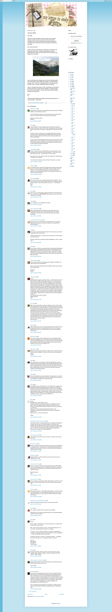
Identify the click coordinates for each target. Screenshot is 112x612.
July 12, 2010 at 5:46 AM (35, 256)
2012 (71, 83)
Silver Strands (33, 349)
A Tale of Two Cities (34, 464)
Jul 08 (73, 139)
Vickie (31, 125)
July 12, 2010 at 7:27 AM (35, 321)
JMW (31, 360)
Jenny (31, 201)
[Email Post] (46, 102)
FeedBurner (79, 43)
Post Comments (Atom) (39, 596)
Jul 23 (73, 111)
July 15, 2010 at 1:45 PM (35, 567)
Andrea (32, 325)
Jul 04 (73, 148)
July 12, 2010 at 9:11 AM (35, 356)
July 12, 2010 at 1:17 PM (35, 459)
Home (46, 594)
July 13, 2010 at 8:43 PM (35, 556)
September (72, 97)
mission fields (73, 134)
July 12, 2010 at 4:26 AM (35, 225)
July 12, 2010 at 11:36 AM (35, 439)
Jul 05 (73, 145)
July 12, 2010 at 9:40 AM (35, 370)
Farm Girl (32, 303)
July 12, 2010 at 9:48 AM (35, 380)
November (73, 91)
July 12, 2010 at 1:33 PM (35, 475)
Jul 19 (73, 119)
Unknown (32, 165)
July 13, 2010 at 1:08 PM (35, 545)
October (72, 94)
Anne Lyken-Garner (34, 208)
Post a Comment (32, 591)
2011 (71, 84)
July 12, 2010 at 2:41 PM (35, 485)
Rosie (31, 191)
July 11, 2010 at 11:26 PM (35, 186)
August (72, 100)
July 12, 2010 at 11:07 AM (35, 417)
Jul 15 (73, 125)
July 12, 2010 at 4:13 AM (35, 215)
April (72, 155)
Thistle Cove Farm (34, 479)
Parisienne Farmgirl (34, 435)
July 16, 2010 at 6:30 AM (35, 588)
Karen (31, 374)
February (73, 160)
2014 (71, 79)
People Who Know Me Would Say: (37, 500)
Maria (31, 399)
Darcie (31, 384)
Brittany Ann (33, 455)
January (72, 162)
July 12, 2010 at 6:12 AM (35, 299)
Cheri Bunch (33, 276)
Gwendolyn (32, 571)
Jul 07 (73, 142)
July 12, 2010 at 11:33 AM (35, 431)
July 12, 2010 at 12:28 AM (36, 204)
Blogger (58, 603)
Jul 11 (73, 131)
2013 (71, 81)
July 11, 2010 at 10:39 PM (35, 161)
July (72, 103)
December (73, 88)
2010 (71, 86)
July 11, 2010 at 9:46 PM (35, 145)
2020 (71, 74)
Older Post (61, 594)
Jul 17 (73, 122)
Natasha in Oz (33, 108)
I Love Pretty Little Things (36, 219)
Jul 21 (73, 116)
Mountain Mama (33, 260)
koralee (32, 508)
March (72, 157)
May (72, 153)
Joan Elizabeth (33, 149)
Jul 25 (73, 108)
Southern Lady (33, 443)
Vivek (31, 519)
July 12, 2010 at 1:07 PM (35, 451)
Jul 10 (73, 137)
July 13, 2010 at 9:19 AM (35, 515)
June (72, 151)
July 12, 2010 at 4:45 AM (35, 242)
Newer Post (30, 594)
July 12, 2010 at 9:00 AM (35, 345)
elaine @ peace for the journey (37, 560)
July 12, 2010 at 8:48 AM (35, 332)
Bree (31, 246)
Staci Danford (33, 178)
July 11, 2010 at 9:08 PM (35, 121)
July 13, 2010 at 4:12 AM (35, 504)
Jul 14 (73, 128)
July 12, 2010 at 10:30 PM (35, 496)
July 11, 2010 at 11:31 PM (35, 197)
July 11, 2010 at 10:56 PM (35, 174)
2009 (71, 166)
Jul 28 (73, 105)
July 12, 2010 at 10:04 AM (36, 395)
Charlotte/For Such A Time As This (38, 421)
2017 (71, 76)
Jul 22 (73, 113)
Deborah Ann (33, 336)
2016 (71, 77)
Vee (31, 230)
